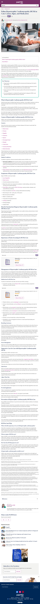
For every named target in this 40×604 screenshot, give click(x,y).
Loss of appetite (6, 178)
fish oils (15, 393)
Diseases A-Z (7, 8)
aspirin (14, 312)
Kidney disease (6, 169)
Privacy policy (20, 598)
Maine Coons (5, 128)
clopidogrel (16, 302)
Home (2, 8)
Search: (3, 5)
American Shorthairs (7, 146)
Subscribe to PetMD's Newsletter (7, 584)
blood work (15, 224)
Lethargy (5, 200)
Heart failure (5, 187)
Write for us (17, 597)
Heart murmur (6, 180)
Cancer (4, 166)
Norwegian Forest (6, 140)
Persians (4, 131)
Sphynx (4, 137)
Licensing (27, 597)
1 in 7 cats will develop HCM (32, 69)
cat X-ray (4, 227)
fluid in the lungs (18, 187)
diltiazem (19, 304)
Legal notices (26, 598)
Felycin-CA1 (5, 76)
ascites (13, 190)
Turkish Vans (5, 144)
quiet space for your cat (10, 370)
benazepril (15, 310)
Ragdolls (5, 133)
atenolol (14, 307)
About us (12, 597)
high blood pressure (28, 169)
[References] (20, 498)
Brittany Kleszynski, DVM (22, 20)
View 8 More (5, 61)
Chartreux (5, 135)
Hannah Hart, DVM (8, 20)
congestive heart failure (29, 359)
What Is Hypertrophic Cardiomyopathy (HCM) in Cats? (13, 59)
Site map (31, 598)
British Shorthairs (6, 148)
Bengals (4, 142)
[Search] (37, 5)
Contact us (23, 597)
